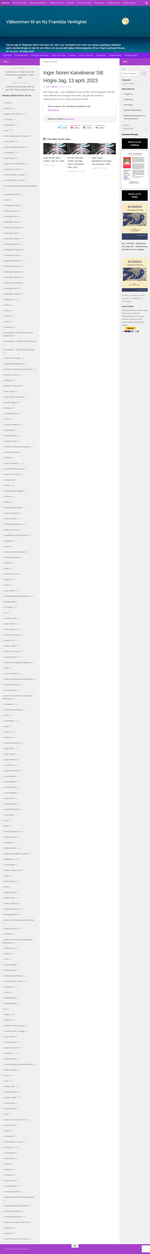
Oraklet (7, 954)
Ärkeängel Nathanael (13, 272)
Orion (6, 959)
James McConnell (11, 635)
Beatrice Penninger (12, 358)
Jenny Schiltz (10, 646)
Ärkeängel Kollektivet (13, 250)
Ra (5, 1009)
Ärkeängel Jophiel (12, 244)
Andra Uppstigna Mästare (15, 147)
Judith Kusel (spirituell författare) (17, 663)
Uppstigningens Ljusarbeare (16, 1206)
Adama (7, 108)
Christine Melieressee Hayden (17, 447)
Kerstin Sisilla (10, 690)
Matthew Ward (10, 848)
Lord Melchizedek (11, 809)
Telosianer (8, 1175)
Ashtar (7, 316)
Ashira (7, 311)
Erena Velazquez (11, 513)
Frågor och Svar (11, 530)
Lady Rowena (10, 760)
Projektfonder (10, 998)
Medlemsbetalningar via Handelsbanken (134, 117)
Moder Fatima (10, 892)
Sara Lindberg (10, 1070)
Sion (6, 1114)
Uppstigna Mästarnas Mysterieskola (19, 1197)
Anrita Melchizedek (12, 194)
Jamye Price (9, 640)
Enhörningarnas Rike (13, 508)
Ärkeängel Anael (11, 211)
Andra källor (9, 142)
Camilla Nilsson (11, 414)
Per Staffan (52, 87)
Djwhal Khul (9, 480)
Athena (7, 322)
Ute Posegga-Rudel (12, 1211)
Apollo (7, 200)
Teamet (7, 1169)
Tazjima (7, 1164)
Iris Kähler (8, 607)
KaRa (6, 668)
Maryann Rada (10, 837)
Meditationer (9, 859)
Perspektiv (99, 3)
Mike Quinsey (10, 881)
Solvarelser (9, 1136)
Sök (123, 69)
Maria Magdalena (11, 832)
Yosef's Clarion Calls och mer (16, 1239)
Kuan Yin (8, 732)
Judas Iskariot (10, 657)
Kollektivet (8, 704)
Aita (6, 130)
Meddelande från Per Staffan (16, 854)
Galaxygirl (8, 541)
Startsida (5, 3)
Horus (6, 585)
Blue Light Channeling (13, 397)
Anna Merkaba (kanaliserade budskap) (20, 186)
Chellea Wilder (10, 436)
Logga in (128, 94)
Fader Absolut (10, 519)
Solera (7, 1131)
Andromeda (9, 153)
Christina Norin (10, 441)
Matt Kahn (8, 843)
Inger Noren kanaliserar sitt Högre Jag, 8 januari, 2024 (102, 161)
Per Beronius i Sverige (13, 981)
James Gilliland (10, 629)
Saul (6, 1081)
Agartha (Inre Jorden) (13, 114)
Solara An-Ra (10, 1125)
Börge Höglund (10, 402)
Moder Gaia (9, 898)
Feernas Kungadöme (13, 524)
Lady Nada (9, 748)
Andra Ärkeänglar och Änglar (16, 136)
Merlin (7, 876)
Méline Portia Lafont (12, 870)
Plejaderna (9, 987)
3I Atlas (7, 103)
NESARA (8, 934)
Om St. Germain (84, 3)
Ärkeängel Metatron (12, 261)
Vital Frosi (8, 1228)
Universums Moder (12, 1192)
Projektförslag (113, 3)
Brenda (7, 408)
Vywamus (8, 1233)
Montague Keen (11, 914)
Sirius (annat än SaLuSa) (14, 1120)
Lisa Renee (9, 765)
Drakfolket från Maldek (13, 491)
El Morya (8, 497)
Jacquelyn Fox (10, 618)
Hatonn (7, 568)
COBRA (7, 458)
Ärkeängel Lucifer (11, 255)
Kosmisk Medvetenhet (13, 710)
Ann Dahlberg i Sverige (14, 175)
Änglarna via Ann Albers (14, 164)
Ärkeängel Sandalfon (13, 283)
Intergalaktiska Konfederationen (17, 596)
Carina (7, 419)
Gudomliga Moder (11, 557)
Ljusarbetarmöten (11, 771)
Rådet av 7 (8, 1020)
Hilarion (7, 580)
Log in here (69, 119)
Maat (6, 826)
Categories (126, 80)
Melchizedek (9, 865)
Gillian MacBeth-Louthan (14, 552)
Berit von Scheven (12, 375)
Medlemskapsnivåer (133, 110)
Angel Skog (9, 158)
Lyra (6, 820)
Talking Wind (9, 1153)
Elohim (7, 502)
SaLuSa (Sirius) (11, 1048)
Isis (5, 613)
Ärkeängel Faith (11, 233)
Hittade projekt (129, 3)
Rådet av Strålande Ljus (14, 1026)
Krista (6, 715)
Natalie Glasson (11, 929)
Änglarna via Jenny (12, 169)
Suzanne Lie (9, 1147)
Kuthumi (7, 737)
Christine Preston (11, 452)
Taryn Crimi (9, 1158)
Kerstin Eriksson (11, 685)
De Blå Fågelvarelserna (14, 469)
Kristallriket (9, 721)
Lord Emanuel (10, 787)
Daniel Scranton (11, 463)
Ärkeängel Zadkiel (12, 294)
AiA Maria (8, 120)
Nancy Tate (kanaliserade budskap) (19, 920)
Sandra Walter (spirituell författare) (18, 1064)
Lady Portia (9, 754)
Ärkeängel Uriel (10, 288)
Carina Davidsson (11, 425)
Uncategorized (10, 1186)
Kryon (6, 726)
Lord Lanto (8, 798)
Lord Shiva (8, 815)
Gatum (7, 546)
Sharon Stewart (10, 1092)
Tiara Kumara (10, 1181)
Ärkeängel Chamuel (12, 228)
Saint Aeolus (9, 1037)
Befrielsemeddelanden (13, 364)
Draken (7, 485)
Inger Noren (50, 62)
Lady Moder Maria (11, 743)
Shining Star (9, 1103)
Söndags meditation (38, 3)
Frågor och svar (57, 3)
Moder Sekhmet (11, 904)
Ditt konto (128, 105)
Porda (6, 992)
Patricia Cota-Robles (13, 976)
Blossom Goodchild (12, 386)
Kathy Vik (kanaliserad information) (19, 679)
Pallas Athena (10, 970)
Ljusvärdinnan (10, 776)
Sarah (6, 1075)
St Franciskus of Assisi (13, 1142)
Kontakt (70, 3)
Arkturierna (9, 299)
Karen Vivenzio (10, 674)
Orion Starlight (10, 965)
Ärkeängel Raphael (12, 277)
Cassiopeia (9, 430)
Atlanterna (8, 327)
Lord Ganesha (10, 793)
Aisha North (9, 125)
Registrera (128, 99)
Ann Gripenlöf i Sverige (14, 180)
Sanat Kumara (10, 1059)
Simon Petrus (10, 1109)
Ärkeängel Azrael (11, 222)
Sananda (8, 1053)
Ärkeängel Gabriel (12, 239)
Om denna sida (19, 3)
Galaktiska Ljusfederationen (16, 535)
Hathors (7, 563)
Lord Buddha (9, 782)
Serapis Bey (9, 1086)
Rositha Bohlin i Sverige (14, 1031)
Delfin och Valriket (12, 474)
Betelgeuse (9, 380)
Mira (6, 887)
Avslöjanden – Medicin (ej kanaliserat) (20, 341)
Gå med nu (53, 110)
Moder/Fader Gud (11, 909)
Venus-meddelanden (13, 1217)
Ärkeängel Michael (12, 266)
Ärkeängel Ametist (12, 205)
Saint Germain (10, 1042)
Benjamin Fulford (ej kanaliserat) (18, 369)
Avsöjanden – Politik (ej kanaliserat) (19, 350)
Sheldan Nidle (10, 1098)
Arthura (7, 305)
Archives (125, 125)
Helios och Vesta (11, 574)
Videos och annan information (16, 1222)
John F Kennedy (11, 651)
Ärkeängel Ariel (10, 216)
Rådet (6, 1015)
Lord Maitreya (10, 804)
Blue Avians (9, 391)
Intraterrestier (9, 602)
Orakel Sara (9, 948)
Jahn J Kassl (9, 624)
